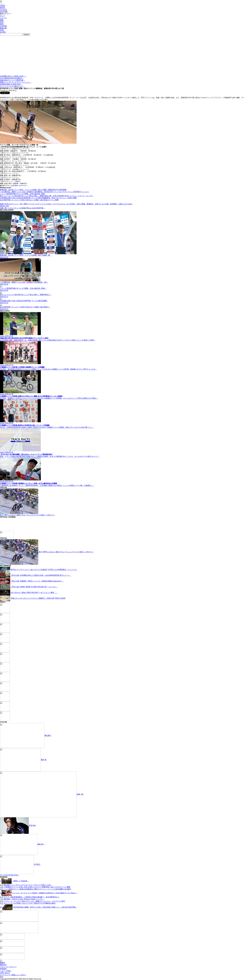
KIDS (2, 30)
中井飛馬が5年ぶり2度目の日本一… (13, 76)
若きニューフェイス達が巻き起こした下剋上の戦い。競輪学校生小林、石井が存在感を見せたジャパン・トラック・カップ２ (46, 196)
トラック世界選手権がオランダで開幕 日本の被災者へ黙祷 (22, 194)
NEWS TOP (4, 206)
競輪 (1, 20)
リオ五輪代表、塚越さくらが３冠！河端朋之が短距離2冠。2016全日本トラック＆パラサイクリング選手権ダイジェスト (44, 192)
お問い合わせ (5, 973)
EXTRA (3, 32)
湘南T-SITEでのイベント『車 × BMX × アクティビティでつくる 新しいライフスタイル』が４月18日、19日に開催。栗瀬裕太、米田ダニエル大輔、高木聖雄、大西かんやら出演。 (66, 204)
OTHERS (3, 26)
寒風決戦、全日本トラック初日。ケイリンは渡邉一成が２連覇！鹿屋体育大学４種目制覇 (33, 190)
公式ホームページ (19, 186)
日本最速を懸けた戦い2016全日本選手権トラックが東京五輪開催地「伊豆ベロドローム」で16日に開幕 (38, 198)
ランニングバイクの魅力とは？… (12, 86)
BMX (2, 24)
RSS (1, 977)
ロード (2, 16)
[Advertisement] (122, 56)
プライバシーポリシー (8, 967)
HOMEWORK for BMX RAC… (11, 84)
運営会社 (3, 965)
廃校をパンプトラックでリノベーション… (16, 82)
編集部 (2, 963)
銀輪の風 (3, 28)
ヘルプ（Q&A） (6, 971)
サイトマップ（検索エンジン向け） (13, 975)
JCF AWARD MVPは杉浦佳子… (12, 78)
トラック (3, 18)
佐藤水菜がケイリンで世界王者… (12, 80)
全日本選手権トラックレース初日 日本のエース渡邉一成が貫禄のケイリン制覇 (29, 200)
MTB (2, 22)
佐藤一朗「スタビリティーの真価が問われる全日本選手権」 (22, 208)
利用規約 (3, 969)
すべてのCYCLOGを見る (9, 875)
